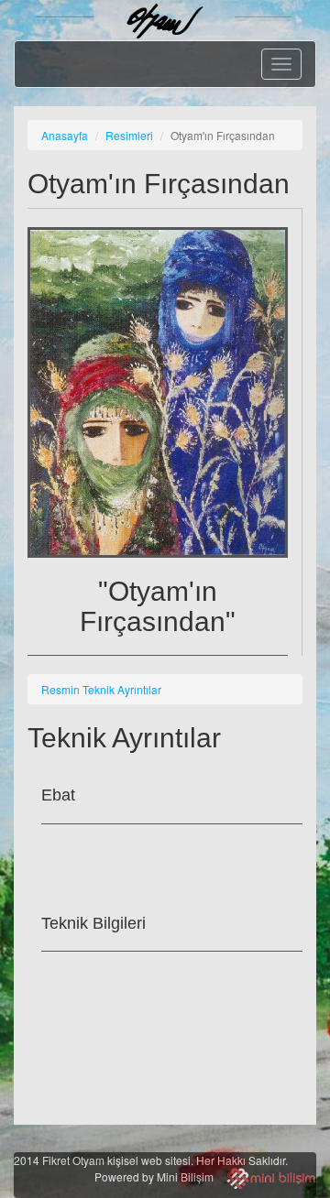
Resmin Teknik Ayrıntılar (101, 689)
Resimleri (129, 135)
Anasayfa (64, 135)
